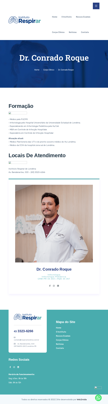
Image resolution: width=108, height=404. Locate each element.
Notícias (73, 32)
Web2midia (82, 399)
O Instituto (67, 17)
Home (54, 17)
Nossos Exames (83, 17)
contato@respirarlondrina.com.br (26, 340)
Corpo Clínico (58, 32)
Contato (85, 32)
